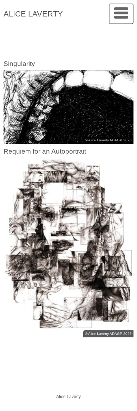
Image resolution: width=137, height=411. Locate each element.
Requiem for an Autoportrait (45, 151)
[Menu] (121, 14)
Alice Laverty (33, 13)
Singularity (19, 63)
